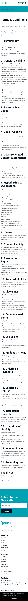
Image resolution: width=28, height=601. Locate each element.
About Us (3, 556)
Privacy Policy (4, 566)
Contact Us (3, 561)
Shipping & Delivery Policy (7, 574)
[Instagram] (11, 530)
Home (2, 9)
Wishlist (3, 542)
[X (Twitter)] (5, 530)
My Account (4, 545)
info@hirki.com (7, 580)
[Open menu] (25, 3)
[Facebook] (2, 530)
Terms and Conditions (6, 569)
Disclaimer (3, 559)
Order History (4, 547)
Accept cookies (14, 598)
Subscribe (6, 511)
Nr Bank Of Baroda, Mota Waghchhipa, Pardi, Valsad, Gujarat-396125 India (14, 583)
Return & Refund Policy (6, 571)
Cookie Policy (4, 564)
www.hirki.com (13, 28)
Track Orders (4, 537)
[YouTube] (8, 530)
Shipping (3, 540)
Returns (3, 550)
